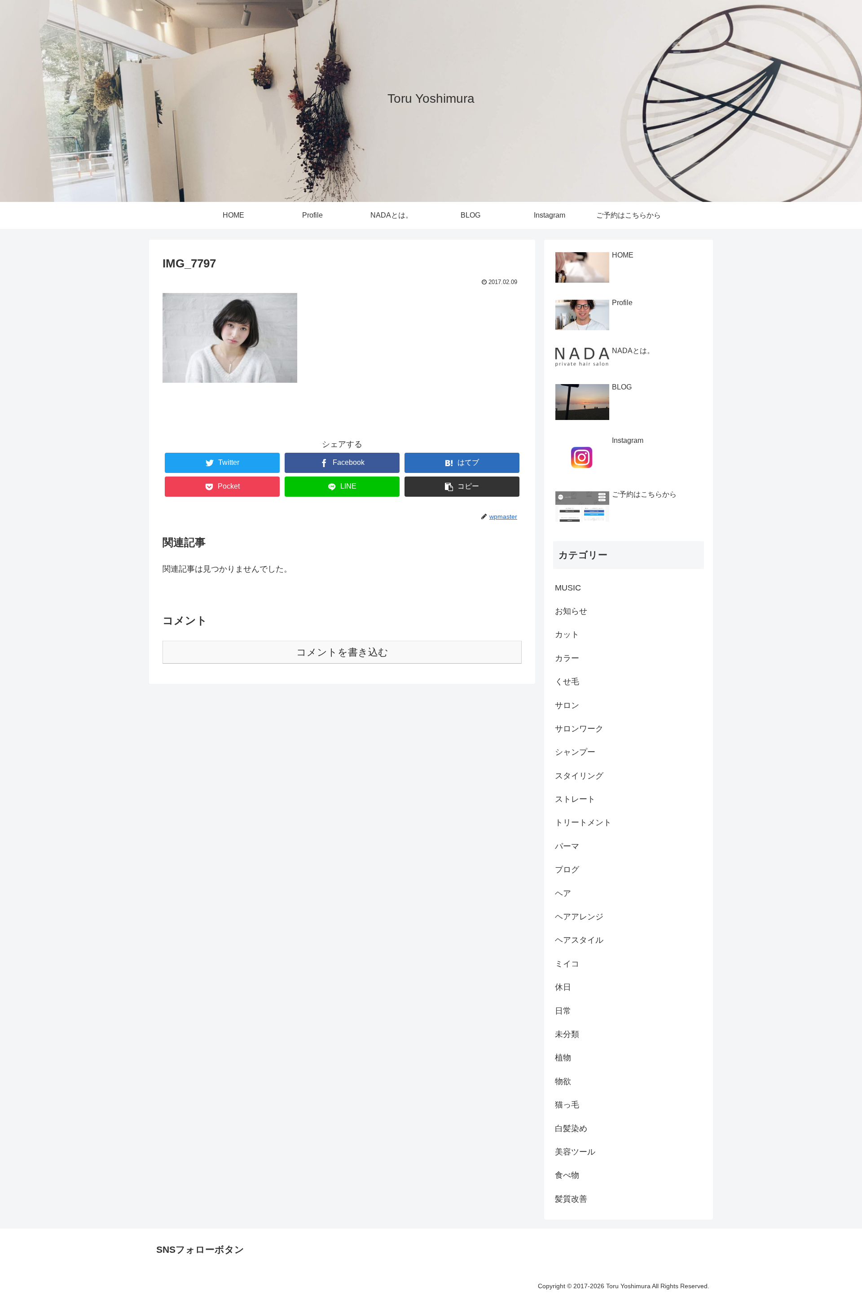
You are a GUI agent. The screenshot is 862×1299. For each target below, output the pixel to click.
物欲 (563, 1081)
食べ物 (567, 1175)
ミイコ (567, 963)
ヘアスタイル (579, 940)
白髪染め (571, 1128)
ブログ (567, 869)
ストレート (575, 799)
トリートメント (583, 822)
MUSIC (568, 587)
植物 (563, 1057)
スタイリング (579, 775)
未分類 (567, 1034)
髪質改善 (571, 1198)
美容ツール (575, 1151)
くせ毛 (567, 681)
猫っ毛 (567, 1104)
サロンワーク (579, 728)
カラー (567, 658)
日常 (563, 1010)
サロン (567, 705)
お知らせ (571, 611)
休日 (563, 987)
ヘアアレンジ (579, 916)
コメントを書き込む (342, 652)
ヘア (563, 893)
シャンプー (575, 752)
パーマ (567, 846)
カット (567, 634)
